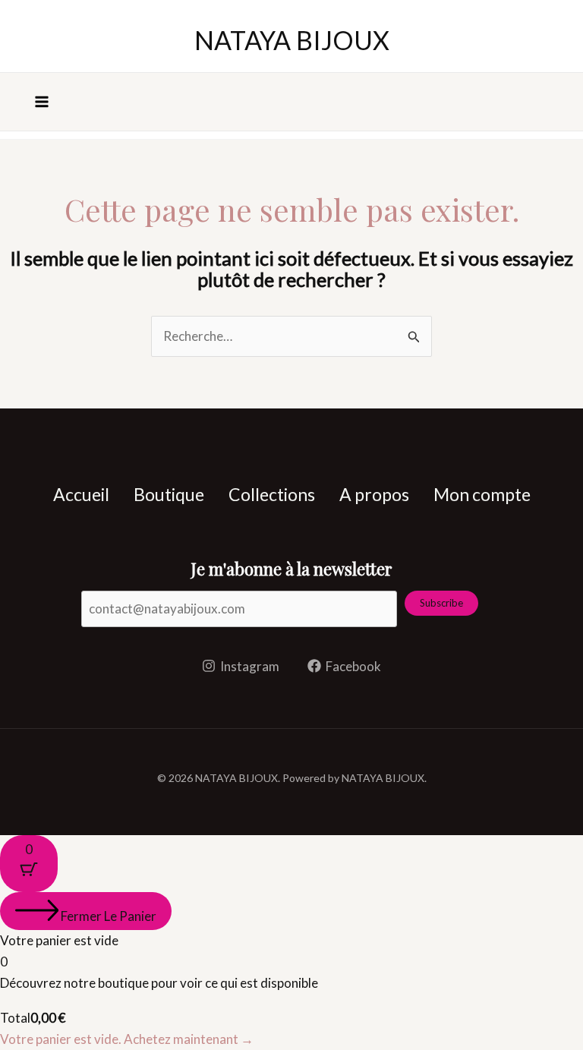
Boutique (169, 494)
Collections (271, 494)
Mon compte (482, 494)
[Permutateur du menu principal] (41, 101)
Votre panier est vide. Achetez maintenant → (127, 1039)
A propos (374, 494)
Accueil (81, 494)
